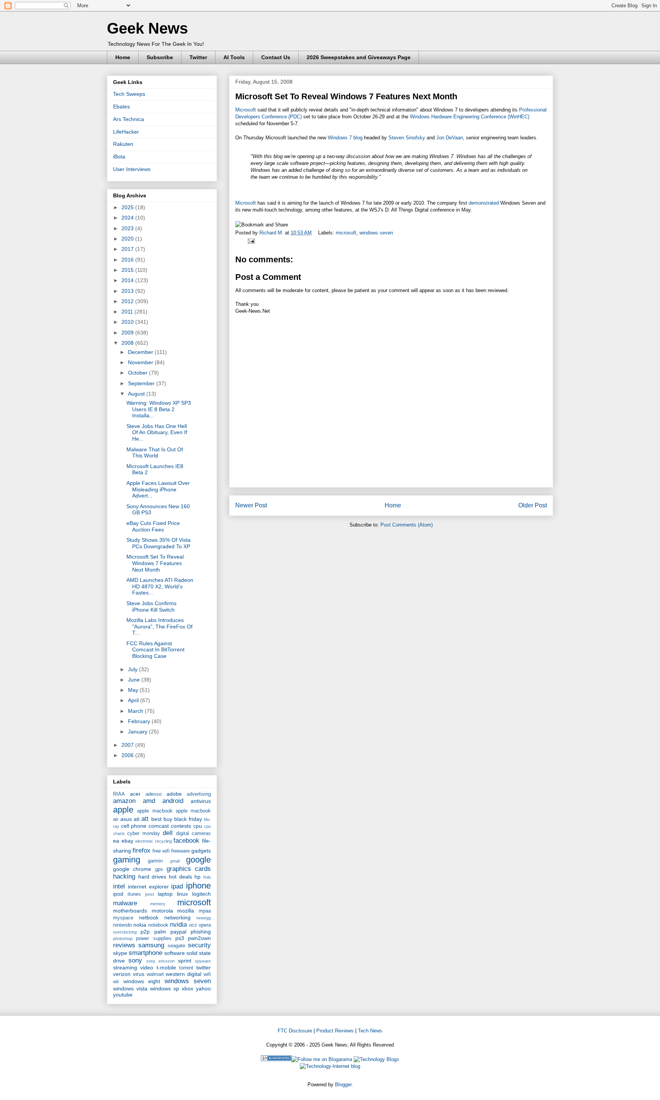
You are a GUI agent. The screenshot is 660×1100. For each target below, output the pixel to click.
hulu (207, 877)
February (140, 721)
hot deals (180, 877)
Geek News (147, 28)
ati (136, 819)
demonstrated (484, 203)
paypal (178, 932)
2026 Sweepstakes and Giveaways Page (359, 57)
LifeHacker (126, 132)
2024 (128, 218)
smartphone (145, 952)
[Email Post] (250, 241)
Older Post (532, 505)
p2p (145, 932)
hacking (124, 876)
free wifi (161, 851)
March (136, 711)
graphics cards (189, 868)
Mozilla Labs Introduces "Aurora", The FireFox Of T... (159, 626)
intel (119, 886)
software (174, 953)
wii (116, 981)
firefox (141, 850)
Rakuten (123, 144)
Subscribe (160, 57)
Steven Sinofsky (406, 138)
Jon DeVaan (449, 138)
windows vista (130, 988)
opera (205, 925)
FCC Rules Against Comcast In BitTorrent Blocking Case (155, 649)
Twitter (198, 57)
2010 (128, 322)
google (198, 859)
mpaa (205, 911)
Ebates (121, 106)
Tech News (370, 1031)
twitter (203, 967)
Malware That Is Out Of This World (154, 452)
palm (160, 932)
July (133, 669)
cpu (197, 826)
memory (157, 903)
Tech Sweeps (129, 94)
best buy (161, 819)
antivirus (201, 801)
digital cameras (193, 833)
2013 (128, 291)
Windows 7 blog (345, 138)
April (134, 700)
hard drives (152, 877)
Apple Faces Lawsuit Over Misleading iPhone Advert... (158, 489)
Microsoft (245, 110)
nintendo (122, 925)
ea (116, 841)
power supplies (153, 938)
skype (120, 953)
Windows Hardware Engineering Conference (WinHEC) (469, 117)
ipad (177, 886)
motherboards (130, 911)
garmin (155, 861)
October (138, 373)
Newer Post (251, 505)
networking (177, 917)
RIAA (119, 794)
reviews (124, 945)
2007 (128, 745)
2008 (128, 343)
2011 (127, 312)
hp (197, 877)
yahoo (203, 988)
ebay (127, 841)
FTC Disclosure (295, 1031)
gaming (126, 859)
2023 (128, 228)
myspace (123, 918)
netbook (149, 917)
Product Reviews (335, 1031)
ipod (118, 894)
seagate (176, 945)
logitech (201, 894)
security (199, 945)
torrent (186, 968)
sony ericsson (160, 961)
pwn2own (199, 938)
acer (135, 794)
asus (126, 819)
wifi (207, 974)
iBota (119, 156)
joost (149, 894)
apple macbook (154, 811)
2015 (128, 270)
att (145, 818)
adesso (154, 794)
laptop (165, 894)
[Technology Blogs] (376, 1059)
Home (122, 57)
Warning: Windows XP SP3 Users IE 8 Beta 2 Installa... (158, 409)
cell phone (134, 826)
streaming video (133, 967)
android (172, 800)
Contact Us (275, 57)
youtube (123, 995)
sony (135, 960)
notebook (158, 925)
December (141, 352)
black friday (188, 819)
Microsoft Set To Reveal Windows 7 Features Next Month (155, 563)
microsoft (346, 233)
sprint (184, 961)
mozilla (185, 911)
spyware (203, 961)
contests (181, 826)
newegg (203, 918)
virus (138, 974)
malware (125, 903)
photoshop (123, 938)
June (134, 680)
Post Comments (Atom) (406, 525)
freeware (180, 851)
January (138, 731)
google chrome (132, 869)
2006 (128, 755)
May (134, 690)
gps (159, 869)
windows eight (141, 981)
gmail (175, 861)
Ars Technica (128, 119)
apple (123, 809)
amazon (124, 800)
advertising (199, 794)
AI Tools (234, 57)
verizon (122, 974)
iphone (198, 885)
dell (168, 833)
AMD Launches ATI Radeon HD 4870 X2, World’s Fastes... (159, 586)
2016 (128, 260)
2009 (128, 333)
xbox (187, 988)
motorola (162, 911)
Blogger (343, 1084)
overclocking (125, 932)
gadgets (201, 851)
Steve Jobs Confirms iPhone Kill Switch (151, 606)
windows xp (164, 988)
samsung (151, 945)
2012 (128, 301)
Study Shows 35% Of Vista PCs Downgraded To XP (158, 543)
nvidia (178, 924)
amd (149, 800)
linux (182, 894)
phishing (201, 932)
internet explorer (148, 887)
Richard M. (272, 233)
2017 (128, 249)
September (142, 383)
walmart (155, 974)
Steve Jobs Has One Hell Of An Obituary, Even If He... (156, 432)
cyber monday (143, 833)
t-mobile (166, 967)
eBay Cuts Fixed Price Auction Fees (153, 526)
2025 (128, 207)
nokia (139, 925)
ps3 (179, 938)
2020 (128, 239)
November (141, 362)
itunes (134, 894)
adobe (174, 794)
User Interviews (131, 169)
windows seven (376, 233)
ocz (193, 925)
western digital (183, 974)
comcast (159, 826)
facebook (186, 840)
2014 (128, 280)
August (137, 394)
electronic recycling (153, 841)
